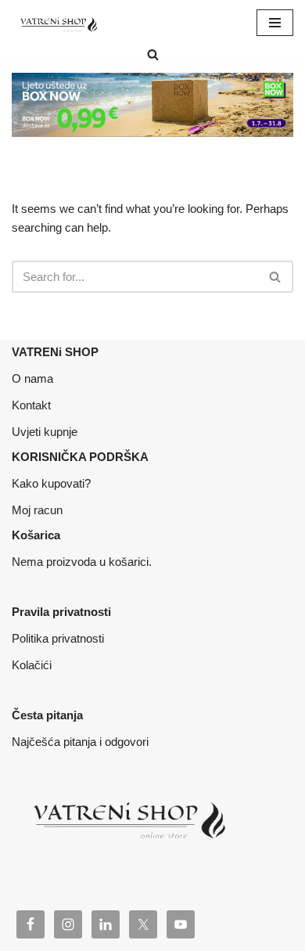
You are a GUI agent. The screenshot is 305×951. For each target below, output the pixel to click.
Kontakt (31, 405)
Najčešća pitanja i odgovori (80, 741)
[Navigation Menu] (275, 22)
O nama (32, 378)
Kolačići (32, 665)
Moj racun (37, 510)
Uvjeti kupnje (44, 431)
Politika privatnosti (58, 638)
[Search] (153, 54)
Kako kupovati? (51, 483)
